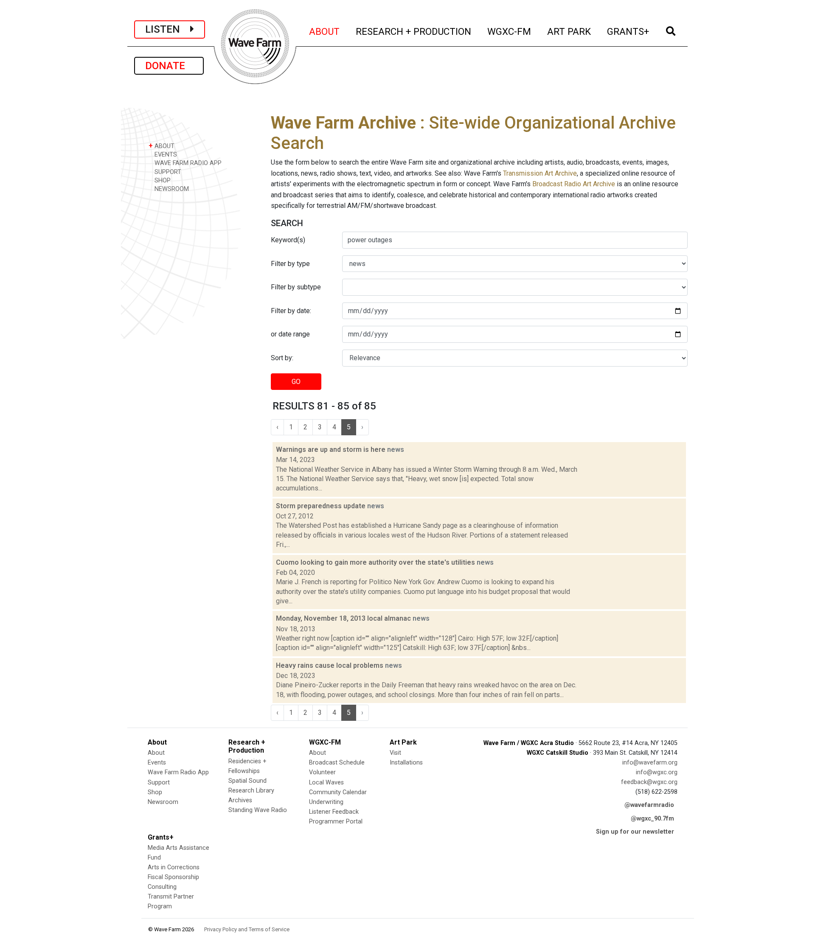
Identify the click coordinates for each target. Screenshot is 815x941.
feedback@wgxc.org (649, 782)
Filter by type (290, 264)
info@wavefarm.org (649, 762)
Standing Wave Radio (257, 810)
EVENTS (165, 154)
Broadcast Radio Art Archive (573, 184)
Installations (406, 762)
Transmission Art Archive (540, 173)
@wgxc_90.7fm (652, 818)
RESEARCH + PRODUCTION (414, 31)
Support (159, 782)
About (156, 752)
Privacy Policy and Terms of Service (246, 929)
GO (296, 382)
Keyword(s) (288, 240)
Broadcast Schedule (337, 762)
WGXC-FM (509, 31)
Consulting (162, 887)
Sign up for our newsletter (635, 831)
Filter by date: (291, 311)
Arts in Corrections (174, 867)
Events (157, 762)
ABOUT (324, 31)
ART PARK (569, 31)
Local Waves (326, 782)
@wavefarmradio (649, 805)
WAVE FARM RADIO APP (187, 163)
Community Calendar (338, 792)
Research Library (251, 790)
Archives (240, 800)
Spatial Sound (247, 780)
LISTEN (167, 29)
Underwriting (326, 802)
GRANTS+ (628, 31)
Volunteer (322, 772)
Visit (395, 752)
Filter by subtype (296, 287)
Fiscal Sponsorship (173, 877)
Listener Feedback (334, 811)
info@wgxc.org (656, 772)
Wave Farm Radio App (178, 772)
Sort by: (282, 358)
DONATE (169, 66)
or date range (290, 334)
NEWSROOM (171, 189)
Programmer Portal (336, 821)
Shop (155, 792)
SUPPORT (167, 172)
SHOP (162, 180)
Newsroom (163, 802)
